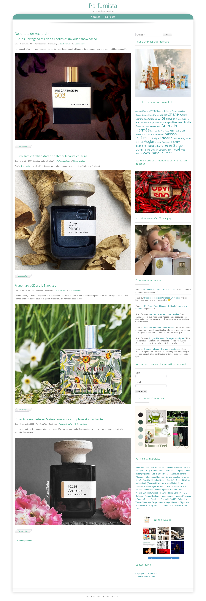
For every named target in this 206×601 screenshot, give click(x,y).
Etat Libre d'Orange (144, 122)
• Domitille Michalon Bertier (153, 480)
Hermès (142, 130)
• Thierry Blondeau (154, 505)
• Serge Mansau (171, 502)
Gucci (157, 127)
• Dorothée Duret (173, 480)
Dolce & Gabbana (182, 119)
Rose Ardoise (26, 166)
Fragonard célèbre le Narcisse (35, 285)
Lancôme (166, 138)
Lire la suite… (23, 146)
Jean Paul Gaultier (178, 131)
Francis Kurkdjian (163, 122)
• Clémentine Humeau (154, 477)
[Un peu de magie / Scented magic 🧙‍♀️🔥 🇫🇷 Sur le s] (149, 547)
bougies (181, 111)
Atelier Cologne (164, 111)
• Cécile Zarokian (158, 474)
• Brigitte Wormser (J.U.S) (156, 470)
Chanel (173, 114)
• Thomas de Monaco (172, 505)
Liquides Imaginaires (182, 138)
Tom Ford (174, 149)
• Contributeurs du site (145, 577)
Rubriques (110, 16)
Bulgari (138, 115)
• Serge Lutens (157, 502)
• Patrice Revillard (151, 496)
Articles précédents (24, 540)
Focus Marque (60, 290)
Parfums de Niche (63, 161)
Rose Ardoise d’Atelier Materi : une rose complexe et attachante (59, 419)
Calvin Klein (147, 115)
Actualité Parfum (64, 44)
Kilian (160, 135)
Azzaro (174, 111)
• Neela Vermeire (174, 493)
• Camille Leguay (176, 470)
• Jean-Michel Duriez (174, 483)
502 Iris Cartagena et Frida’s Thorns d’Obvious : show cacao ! (56, 39)
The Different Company (157, 150)
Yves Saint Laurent (156, 153)
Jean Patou (165, 131)
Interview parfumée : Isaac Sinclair (159, 289)
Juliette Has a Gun (143, 135)
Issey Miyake (155, 131)
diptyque (170, 118)
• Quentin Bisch (142, 499)
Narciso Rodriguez (163, 142)
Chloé (183, 114)
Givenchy (141, 126)
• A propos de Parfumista (146, 573)
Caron (156, 115)
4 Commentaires (75, 290)
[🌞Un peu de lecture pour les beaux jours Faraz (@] (177, 533)
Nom (137, 373)
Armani (153, 110)
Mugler (148, 142)
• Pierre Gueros (167, 496)
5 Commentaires (79, 161)
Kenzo (154, 134)
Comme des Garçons (146, 119)
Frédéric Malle (181, 122)
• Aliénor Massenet (174, 467)
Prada (150, 145)
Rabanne (158, 146)
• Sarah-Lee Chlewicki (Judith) (163, 499)
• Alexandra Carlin (158, 467)
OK (167, 34)
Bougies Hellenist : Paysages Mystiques (162, 298)
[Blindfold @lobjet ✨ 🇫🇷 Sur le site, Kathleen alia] (163, 533)
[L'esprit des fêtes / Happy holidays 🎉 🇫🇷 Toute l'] (149, 533)
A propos (95, 16)
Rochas (168, 145)
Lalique (155, 138)
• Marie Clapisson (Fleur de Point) (169, 490)
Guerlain (169, 125)
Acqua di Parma (142, 111)
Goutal (151, 126)
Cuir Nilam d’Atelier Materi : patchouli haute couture (51, 156)
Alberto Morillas (142, 467)
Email (138, 382)
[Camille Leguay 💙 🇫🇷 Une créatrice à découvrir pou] (177, 547)
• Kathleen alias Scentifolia (169, 486)
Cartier (163, 115)
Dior (161, 118)
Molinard (139, 142)
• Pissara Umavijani (182, 496)
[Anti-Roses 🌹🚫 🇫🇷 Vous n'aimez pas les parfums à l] (163, 547)
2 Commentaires (79, 44)
